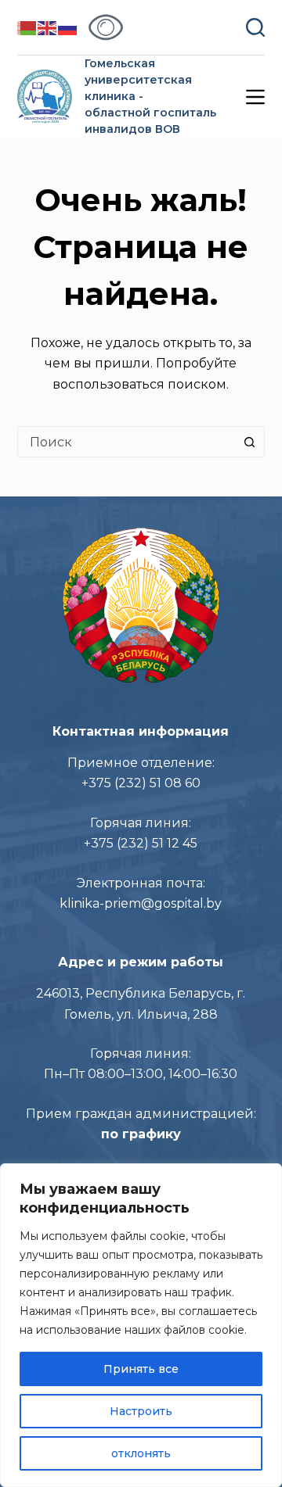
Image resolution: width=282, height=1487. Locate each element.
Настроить (141, 1411)
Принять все (141, 1369)
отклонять (141, 1453)
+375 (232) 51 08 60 (141, 783)
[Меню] (255, 97)
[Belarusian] (27, 27)
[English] (48, 27)
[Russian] (68, 27)
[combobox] (126, 441)
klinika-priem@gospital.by (141, 903)
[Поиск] (255, 27)
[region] (141, 1325)
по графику (141, 1134)
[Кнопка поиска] (249, 442)
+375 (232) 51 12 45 (140, 843)
